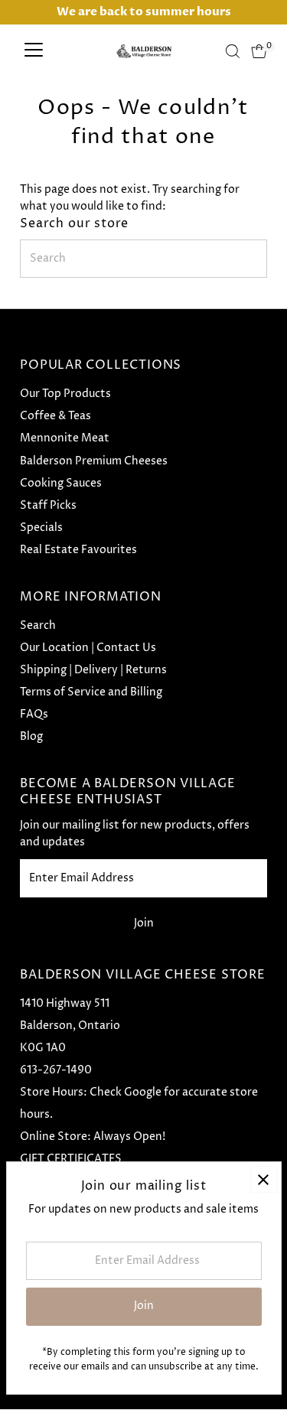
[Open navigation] (33, 51)
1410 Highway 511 (64, 1004)
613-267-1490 (56, 1070)
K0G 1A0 (43, 1048)
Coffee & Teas (55, 416)
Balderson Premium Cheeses (94, 461)
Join (144, 923)
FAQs (34, 714)
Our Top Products (65, 394)
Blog (31, 737)
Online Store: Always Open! (92, 1137)
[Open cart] (259, 51)
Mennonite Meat (64, 438)
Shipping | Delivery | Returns (93, 670)
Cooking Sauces (61, 483)
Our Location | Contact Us (88, 648)
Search (38, 626)
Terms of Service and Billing (91, 692)
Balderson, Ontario (70, 1026)
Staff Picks (48, 506)
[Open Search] (233, 51)
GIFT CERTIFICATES (71, 1159)
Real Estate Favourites (78, 550)
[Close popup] (263, 1179)
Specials (41, 528)
